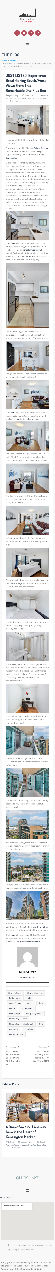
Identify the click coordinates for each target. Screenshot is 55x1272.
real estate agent (16, 1034)
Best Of (13, 60)
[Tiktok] (38, 33)
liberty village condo (34, 1013)
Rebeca (11, 1142)
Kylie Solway (13, 96)
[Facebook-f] (17, 33)
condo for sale (15, 1003)
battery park (14, 998)
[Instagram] (31, 33)
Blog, (8, 98)
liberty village (14, 1013)
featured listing (27, 1008)
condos (30, 1003)
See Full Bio (26, 977)
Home (4, 60)
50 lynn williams (14, 993)
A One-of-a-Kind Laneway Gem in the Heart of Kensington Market (26, 1131)
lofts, (34, 98)
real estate (28, 1029)
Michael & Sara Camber (37, 148)
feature (12, 1008)
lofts (41, 1024)
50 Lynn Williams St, (27, 256)
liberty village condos (18, 1019)
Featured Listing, (24, 98)
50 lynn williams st (35, 993)
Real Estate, (38, 1145)
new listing (13, 1029)
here (13, 243)
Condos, (13, 98)
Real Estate (41, 98)
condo (28, 998)
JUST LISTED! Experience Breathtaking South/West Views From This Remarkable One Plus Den (26, 83)
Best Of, (45, 96)
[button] (27, 44)
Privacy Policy (6, 1197)
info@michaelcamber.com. (28, 250)
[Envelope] (24, 33)
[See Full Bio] (33, 977)
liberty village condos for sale (21, 1024)
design (41, 1003)
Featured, (10, 1145)
